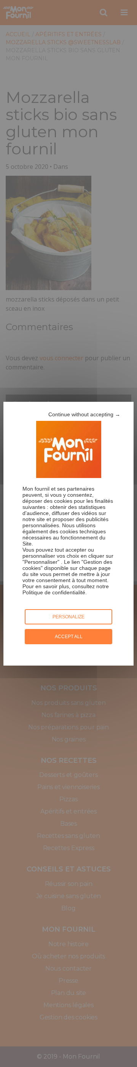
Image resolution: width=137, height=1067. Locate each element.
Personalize (68, 616)
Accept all (69, 636)
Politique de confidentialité (53, 592)
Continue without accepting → (84, 414)
